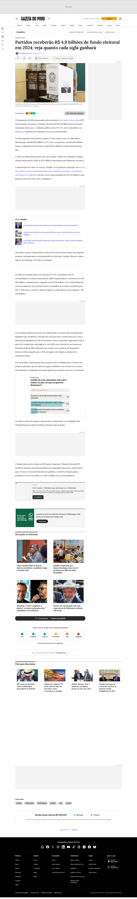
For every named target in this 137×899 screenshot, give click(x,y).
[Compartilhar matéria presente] (2, 36)
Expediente (73, 868)
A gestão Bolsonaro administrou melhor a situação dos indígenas (48, 404)
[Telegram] (84, 846)
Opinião (36, 864)
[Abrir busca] (49, 19)
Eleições (72, 25)
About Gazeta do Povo (76, 864)
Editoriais (53, 25)
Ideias (80, 25)
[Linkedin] (63, 846)
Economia (90, 25)
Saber (45, 25)
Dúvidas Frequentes (94, 868)
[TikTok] (73, 846)
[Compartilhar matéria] (24, 58)
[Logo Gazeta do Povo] (33, 18)
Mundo (109, 25)
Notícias (19, 25)
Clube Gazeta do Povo (58, 872)
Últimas (28, 25)
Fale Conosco (93, 872)
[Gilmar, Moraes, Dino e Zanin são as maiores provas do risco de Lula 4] (82, 675)
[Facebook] (47, 846)
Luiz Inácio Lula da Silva (69, 120)
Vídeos (118, 25)
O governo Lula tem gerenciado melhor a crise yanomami (46, 397)
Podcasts (18, 880)
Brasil (16, 864)
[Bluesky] (94, 846)
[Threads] (78, 846)
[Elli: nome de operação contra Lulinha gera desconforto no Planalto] (27, 675)
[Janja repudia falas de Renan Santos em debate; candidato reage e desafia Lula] (32, 551)
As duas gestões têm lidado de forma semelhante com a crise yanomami (47, 411)
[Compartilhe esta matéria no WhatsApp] (2, 28)
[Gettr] (89, 846)
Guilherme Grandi (26, 53)
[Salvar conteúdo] (30, 58)
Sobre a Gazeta (74, 860)
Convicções (37, 868)
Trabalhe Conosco (75, 872)
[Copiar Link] (2, 32)
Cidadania (100, 25)
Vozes (37, 25)
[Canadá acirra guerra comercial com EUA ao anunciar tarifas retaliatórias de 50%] (109, 675)
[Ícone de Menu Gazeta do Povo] (16, 18)
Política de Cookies (46, 892)
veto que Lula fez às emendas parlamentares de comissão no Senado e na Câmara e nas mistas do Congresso (50, 171)
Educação (18, 876)
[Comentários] (18, 58)
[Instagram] (58, 846)
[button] (50, 653)
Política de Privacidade (21, 892)
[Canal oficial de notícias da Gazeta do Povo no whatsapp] (42, 846)
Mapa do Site (58, 892)
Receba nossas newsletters (74, 881)
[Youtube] (68, 846)
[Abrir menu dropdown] (119, 32)
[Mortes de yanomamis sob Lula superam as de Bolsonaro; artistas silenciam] (68, 591)
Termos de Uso (34, 892)
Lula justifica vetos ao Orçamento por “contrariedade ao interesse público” (50, 225)
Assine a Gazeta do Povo (77, 876)
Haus (53, 860)
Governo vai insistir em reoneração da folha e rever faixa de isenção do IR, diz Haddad (51, 233)
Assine (91, 860)
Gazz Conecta (56, 868)
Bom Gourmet (56, 864)
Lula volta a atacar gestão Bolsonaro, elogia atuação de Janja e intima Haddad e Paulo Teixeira (53, 242)
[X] (52, 846)
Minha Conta (92, 864)
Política (63, 25)
